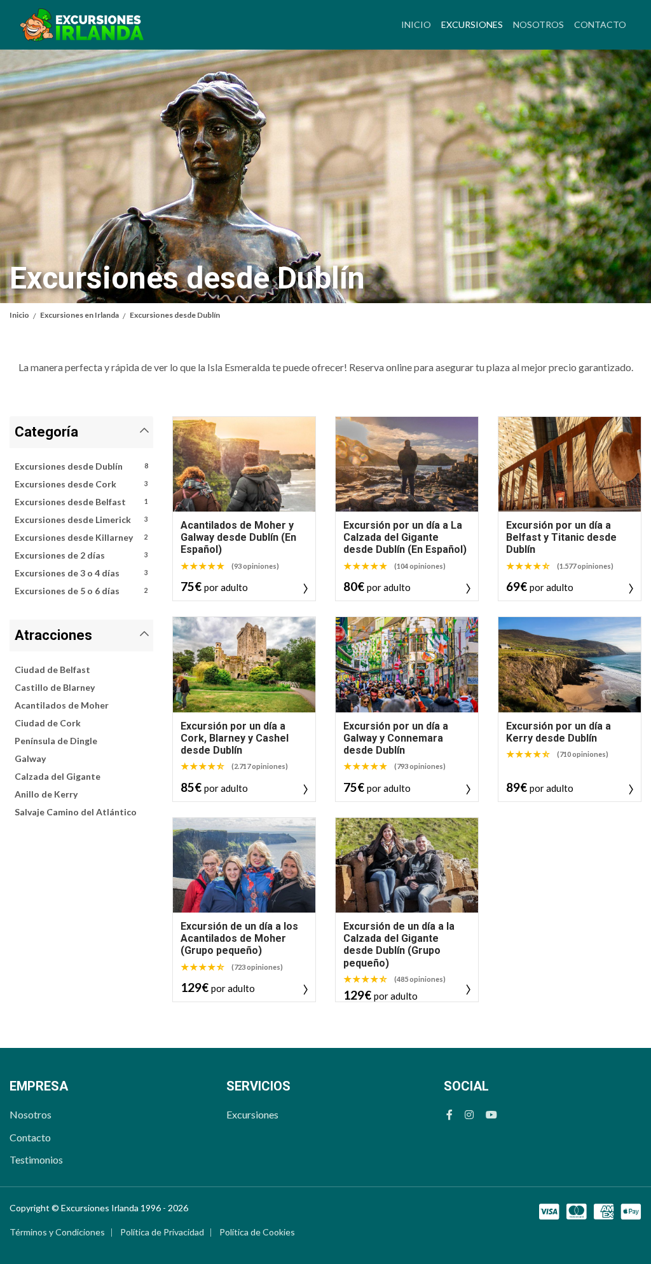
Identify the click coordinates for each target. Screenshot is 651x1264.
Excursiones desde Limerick (81, 519)
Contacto (600, 24)
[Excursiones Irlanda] (82, 24)
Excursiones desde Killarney (81, 537)
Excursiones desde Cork (81, 484)
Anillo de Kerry (46, 794)
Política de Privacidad (162, 1232)
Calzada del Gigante (57, 776)
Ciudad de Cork (48, 722)
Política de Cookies (257, 1232)
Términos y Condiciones (57, 1232)
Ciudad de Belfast (52, 669)
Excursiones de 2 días (81, 555)
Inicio (416, 24)
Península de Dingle (56, 740)
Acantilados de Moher (62, 705)
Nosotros (538, 24)
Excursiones (474, 24)
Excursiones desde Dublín (81, 466)
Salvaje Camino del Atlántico (76, 811)
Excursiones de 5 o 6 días (81, 590)
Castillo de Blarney (55, 687)
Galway (30, 758)
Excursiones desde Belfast (81, 501)
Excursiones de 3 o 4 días (81, 572)
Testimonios (36, 1159)
